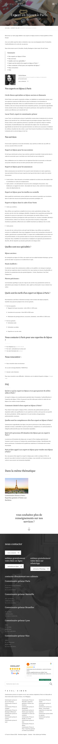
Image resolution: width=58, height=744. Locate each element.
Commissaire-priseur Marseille (19, 594)
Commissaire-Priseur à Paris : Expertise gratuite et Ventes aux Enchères (28, 728)
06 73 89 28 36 (11, 631)
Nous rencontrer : (13, 68)
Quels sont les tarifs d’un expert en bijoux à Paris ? (23, 63)
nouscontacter (48, 510)
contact (21, 351)
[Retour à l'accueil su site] (15, 690)
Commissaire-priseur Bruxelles (19, 607)
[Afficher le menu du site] (53, 4)
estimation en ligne (9, 510)
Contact (30, 734)
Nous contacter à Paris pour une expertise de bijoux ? (24, 65)
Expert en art (15, 28)
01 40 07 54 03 (20, 346)
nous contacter (22, 81)
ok (51, 684)
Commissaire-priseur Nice (17, 635)
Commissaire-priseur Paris (17, 581)
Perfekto (44, 734)
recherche (56, 4)
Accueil (7, 28)
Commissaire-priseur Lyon (17, 620)
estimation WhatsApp (29, 510)
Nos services (12, 58)
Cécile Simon (22, 75)
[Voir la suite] (29, 528)
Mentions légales (22, 734)
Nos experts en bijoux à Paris (17, 56)
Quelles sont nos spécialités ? (17, 61)
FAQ (9, 70)
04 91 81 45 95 (11, 603)
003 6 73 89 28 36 (12, 616)
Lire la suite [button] (29, 675)
